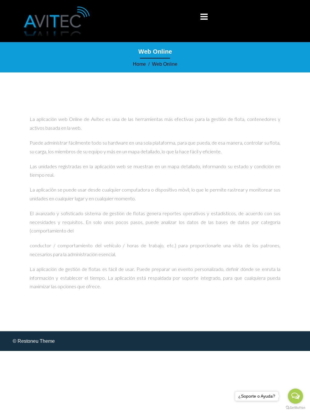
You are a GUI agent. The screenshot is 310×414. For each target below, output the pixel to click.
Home (139, 64)
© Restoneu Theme (34, 341)
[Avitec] (57, 20)
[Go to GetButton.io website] (295, 408)
